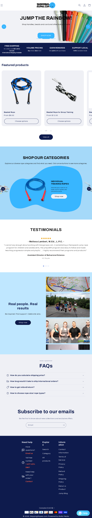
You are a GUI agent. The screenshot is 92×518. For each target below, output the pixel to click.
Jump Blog (63, 493)
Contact (29, 481)
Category (46, 453)
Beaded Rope (9, 112)
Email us (29, 453)
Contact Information (63, 451)
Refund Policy (62, 473)
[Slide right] (50, 130)
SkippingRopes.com (38, 516)
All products (46, 459)
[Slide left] (41, 130)
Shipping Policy (62, 480)
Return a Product (62, 487)
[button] (79, 5)
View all (46, 137)
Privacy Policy (62, 465)
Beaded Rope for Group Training (60, 112)
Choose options (21, 121)
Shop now (59, 196)
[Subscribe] (63, 425)
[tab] (43, 266)
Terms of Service (62, 458)
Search (45, 449)
